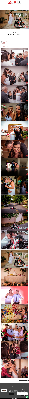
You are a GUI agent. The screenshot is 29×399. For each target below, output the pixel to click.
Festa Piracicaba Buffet (5, 41)
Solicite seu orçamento (24, 380)
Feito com (14, 398)
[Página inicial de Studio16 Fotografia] (14, 2)
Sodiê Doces (3, 43)
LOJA (7, 7)
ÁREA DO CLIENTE (20, 7)
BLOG (10, 7)
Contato (23, 395)
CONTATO (14, 7)
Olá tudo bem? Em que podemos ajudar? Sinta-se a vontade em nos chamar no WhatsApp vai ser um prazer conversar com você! (22, 393)
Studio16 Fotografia (5, 46)
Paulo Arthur (3, 42)
